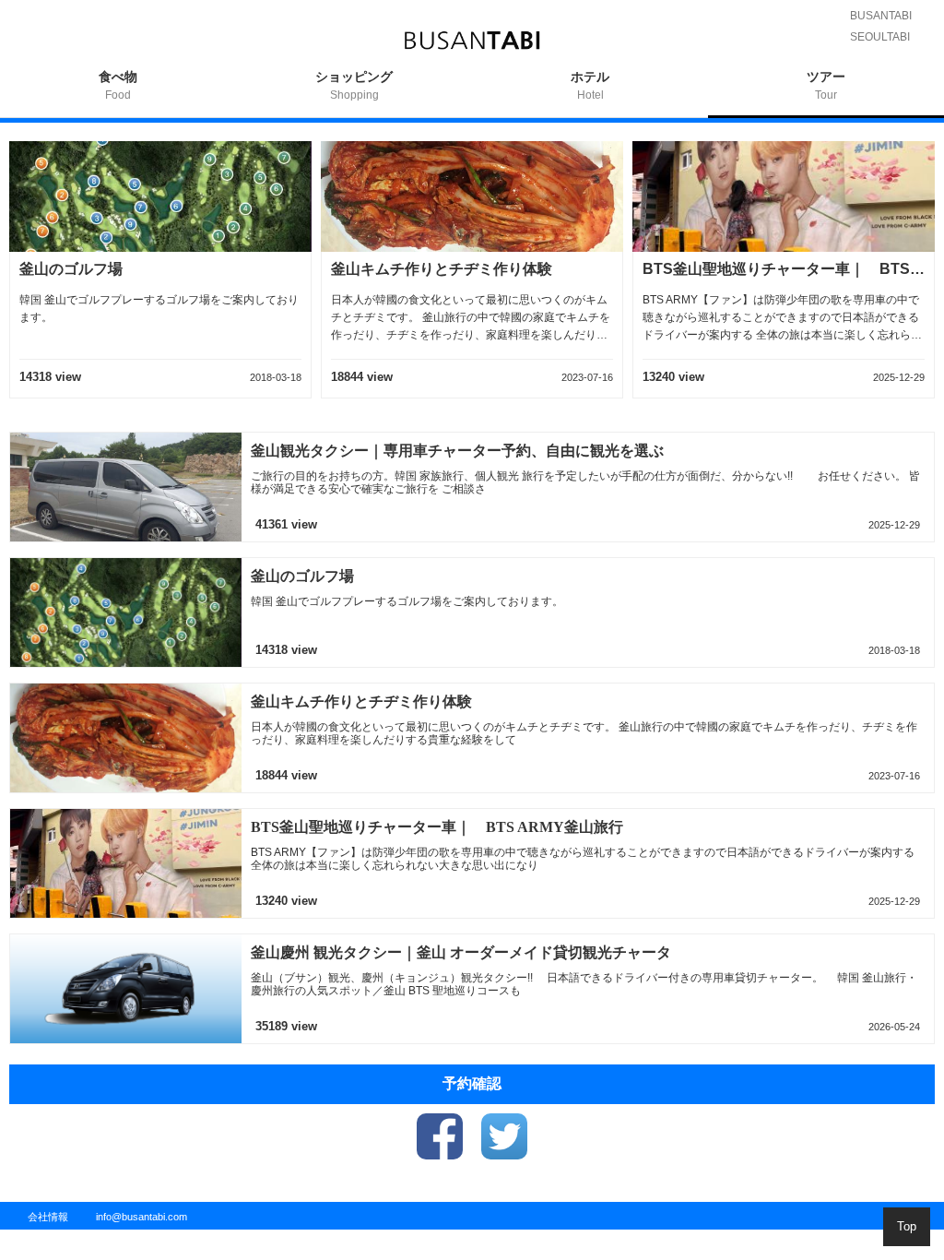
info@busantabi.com (141, 1216)
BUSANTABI (881, 15)
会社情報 (48, 1216)
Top (906, 1226)
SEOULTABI (880, 36)
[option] (118, 94)
